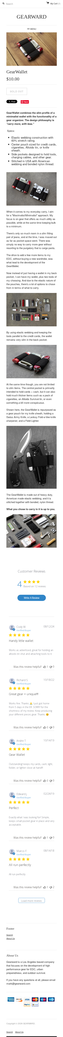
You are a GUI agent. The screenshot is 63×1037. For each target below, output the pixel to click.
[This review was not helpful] (51, 887)
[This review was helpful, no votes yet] (45, 727)
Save (26, 102)
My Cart (55, 3)
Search (9, 934)
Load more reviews (31, 900)
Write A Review (31, 597)
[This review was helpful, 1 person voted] (45, 666)
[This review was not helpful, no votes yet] (51, 666)
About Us (10, 938)
